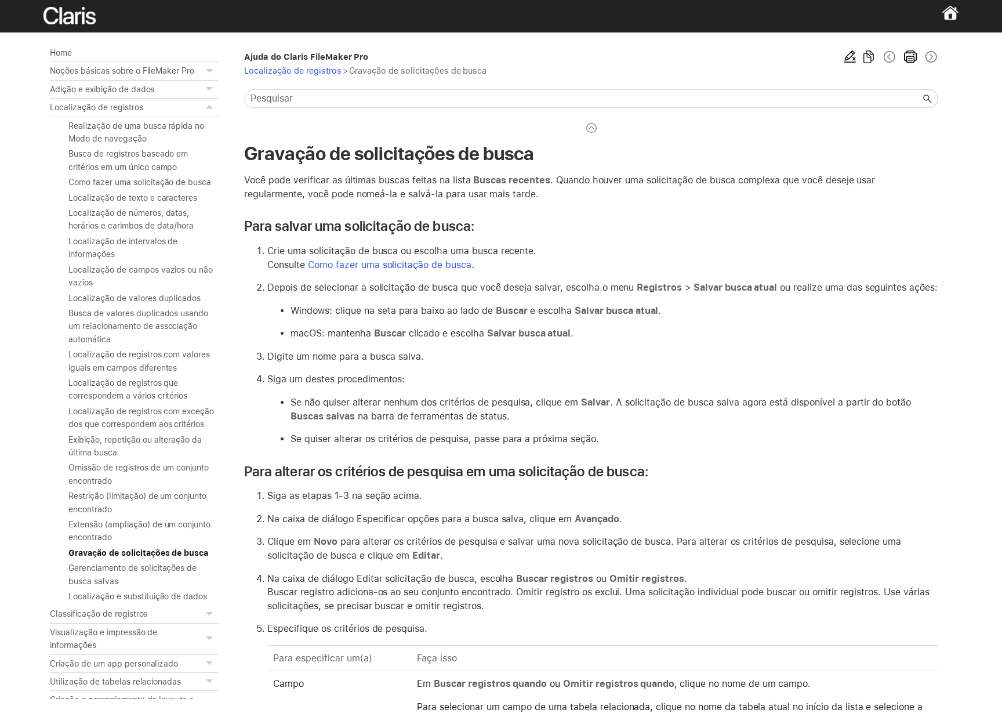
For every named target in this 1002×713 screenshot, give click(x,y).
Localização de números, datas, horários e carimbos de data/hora (131, 219)
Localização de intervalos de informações (122, 248)
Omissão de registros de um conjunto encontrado (138, 474)
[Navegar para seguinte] (930, 57)
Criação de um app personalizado (114, 663)
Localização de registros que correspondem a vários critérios (127, 389)
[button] (210, 70)
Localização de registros (96, 107)
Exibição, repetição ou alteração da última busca (135, 446)
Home (61, 52)
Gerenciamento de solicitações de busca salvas (132, 574)
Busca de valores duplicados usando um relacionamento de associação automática (138, 326)
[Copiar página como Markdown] (869, 57)
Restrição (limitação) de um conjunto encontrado (137, 502)
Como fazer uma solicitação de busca (139, 182)
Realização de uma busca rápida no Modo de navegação (136, 132)
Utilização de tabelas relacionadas (115, 681)
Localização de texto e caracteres (132, 197)
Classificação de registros (98, 613)
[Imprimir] (910, 57)
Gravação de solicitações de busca (138, 553)
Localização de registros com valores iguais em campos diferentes (139, 361)
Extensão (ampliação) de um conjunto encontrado (139, 531)
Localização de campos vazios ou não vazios (140, 276)
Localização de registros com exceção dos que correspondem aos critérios (141, 418)
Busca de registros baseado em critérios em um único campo (128, 160)
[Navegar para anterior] (889, 57)
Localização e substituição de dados (137, 596)
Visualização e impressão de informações (103, 639)
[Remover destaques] (850, 57)
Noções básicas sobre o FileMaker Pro (122, 70)
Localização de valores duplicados (134, 298)
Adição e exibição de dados (102, 89)
